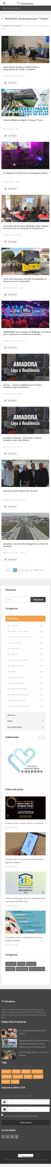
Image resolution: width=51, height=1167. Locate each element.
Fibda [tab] (9, 721)
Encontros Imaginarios (26, 660)
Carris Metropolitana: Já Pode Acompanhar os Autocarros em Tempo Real (25, 280)
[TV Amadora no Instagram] (12, 1137)
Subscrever (25, 1122)
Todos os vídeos (37, 969)
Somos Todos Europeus (26, 694)
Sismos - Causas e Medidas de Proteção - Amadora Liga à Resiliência (23, 386)
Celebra (16, 1071)
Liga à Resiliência (26, 677)
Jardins (26, 671)
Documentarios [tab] (14, 727)
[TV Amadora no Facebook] (3, 1137)
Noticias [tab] (11, 715)
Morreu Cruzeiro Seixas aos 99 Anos (20, 490)
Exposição (7, 1076)
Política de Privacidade (27, 1116)
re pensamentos (26, 683)
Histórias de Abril (26, 666)
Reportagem (22, 969)
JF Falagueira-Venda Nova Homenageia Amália (25, 173)
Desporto (10, 969)
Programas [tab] (12, 618)
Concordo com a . (21, 1116)
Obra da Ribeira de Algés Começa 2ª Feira (23, 120)
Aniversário (37, 1071)
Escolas (15, 1081)
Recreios (25, 1071)
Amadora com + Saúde (26, 631)
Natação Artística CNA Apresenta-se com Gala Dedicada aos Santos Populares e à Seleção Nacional (34, 1043)
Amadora (6, 1071)
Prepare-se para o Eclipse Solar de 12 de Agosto (24, 823)
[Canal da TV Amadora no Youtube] (17, 1137)
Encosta (6, 1081)
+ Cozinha (26, 625)
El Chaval (26, 654)
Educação (31, 964)
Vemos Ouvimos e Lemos (26, 706)
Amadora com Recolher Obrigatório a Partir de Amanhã (25, 544)
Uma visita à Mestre (26, 700)
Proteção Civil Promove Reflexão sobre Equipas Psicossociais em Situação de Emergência (26, 227)
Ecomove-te (26, 648)
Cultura (21, 964)
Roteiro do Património (26, 689)
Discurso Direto (26, 643)
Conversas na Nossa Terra (26, 637)
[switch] (2, 1115)
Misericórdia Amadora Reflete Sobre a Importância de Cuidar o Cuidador (21, 68)
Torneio (28, 1076)
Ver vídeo (12, 83)
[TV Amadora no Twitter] (8, 1137)
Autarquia (38, 1076)
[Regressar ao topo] (42, 1150)
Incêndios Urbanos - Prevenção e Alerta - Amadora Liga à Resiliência (22, 438)
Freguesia (18, 1076)
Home (7, 8)
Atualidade (11, 964)
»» (31, 570)
